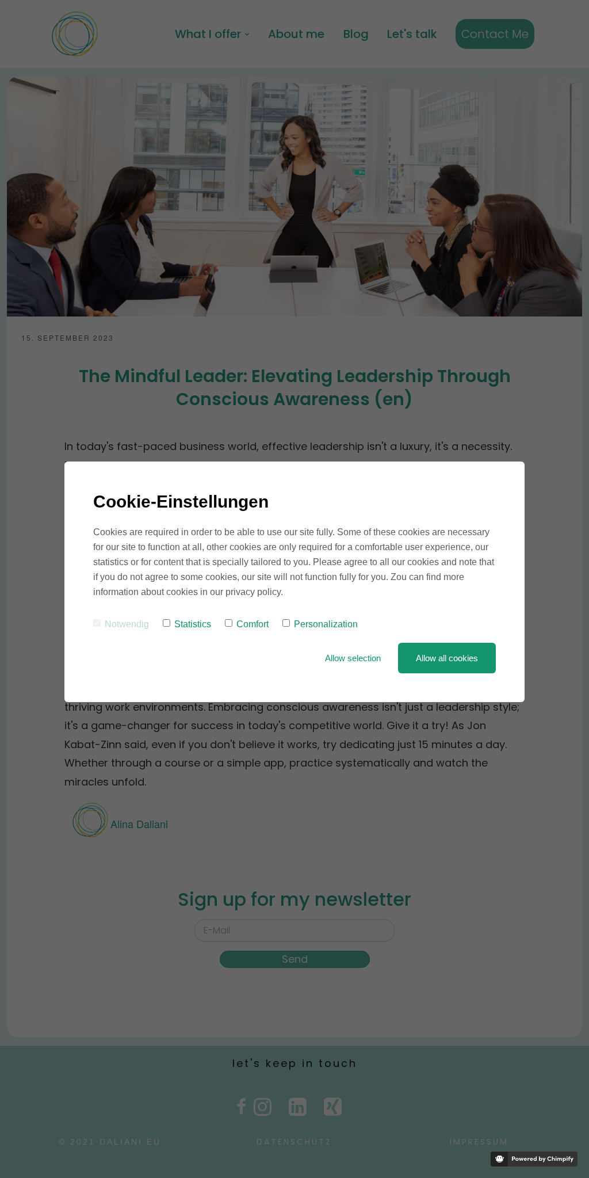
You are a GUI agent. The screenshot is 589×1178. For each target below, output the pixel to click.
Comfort (252, 624)
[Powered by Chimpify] (534, 1159)
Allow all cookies (447, 658)
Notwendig (127, 624)
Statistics (192, 624)
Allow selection (353, 658)
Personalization (326, 624)
